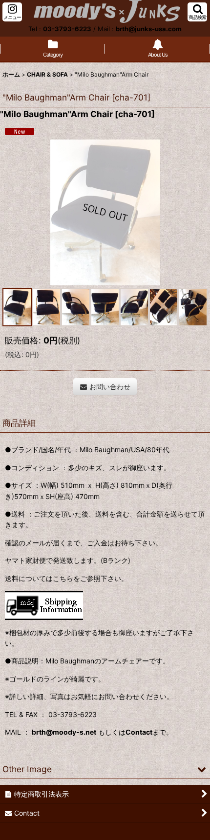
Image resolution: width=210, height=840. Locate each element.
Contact (139, 732)
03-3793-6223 (67, 29)
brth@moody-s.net (64, 732)
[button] (12, 11)
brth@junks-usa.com (149, 29)
